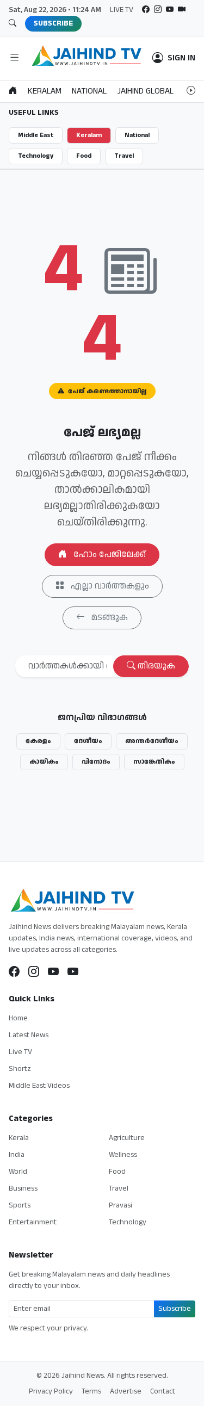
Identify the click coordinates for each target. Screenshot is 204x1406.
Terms (91, 1391)
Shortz (20, 1068)
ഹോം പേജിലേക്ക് (108, 554)
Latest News (28, 1035)
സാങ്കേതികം (154, 761)
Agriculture (127, 1137)
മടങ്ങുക (108, 617)
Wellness (123, 1154)
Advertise (125, 1391)
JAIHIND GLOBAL (146, 91)
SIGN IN (181, 58)
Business (23, 1188)
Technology (35, 155)
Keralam (89, 135)
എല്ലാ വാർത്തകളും (109, 586)
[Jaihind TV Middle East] (72, 972)
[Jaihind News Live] (53, 972)
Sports (19, 1205)
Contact (162, 1391)
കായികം (44, 761)
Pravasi (120, 1205)
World (18, 1171)
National (137, 135)
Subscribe (174, 1308)
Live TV (20, 1051)
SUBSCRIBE (53, 23)
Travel (124, 155)
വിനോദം (96, 761)
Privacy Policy (51, 1391)
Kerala (19, 1137)
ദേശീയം (88, 741)
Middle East (35, 135)
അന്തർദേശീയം (151, 741)
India (16, 1154)
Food (83, 155)
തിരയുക (155, 666)
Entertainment (33, 1222)
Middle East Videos (39, 1085)
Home (18, 1018)
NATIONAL (89, 91)
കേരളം (38, 741)
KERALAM (44, 91)
